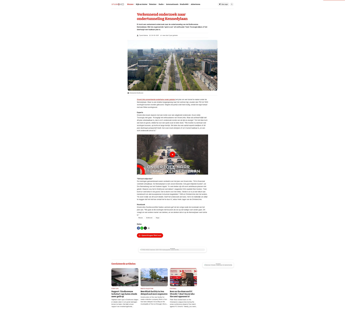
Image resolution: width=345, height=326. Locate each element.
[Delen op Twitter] (145, 228)
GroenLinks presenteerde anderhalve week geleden (156, 99)
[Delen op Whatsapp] (141, 228)
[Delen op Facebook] (138, 228)
